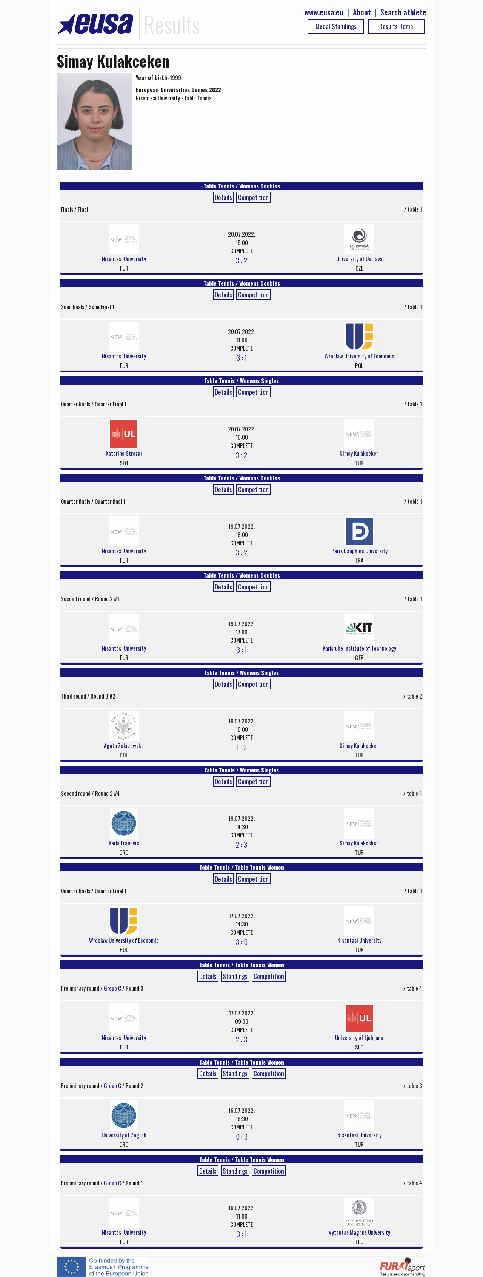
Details (223, 197)
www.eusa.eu (324, 12)
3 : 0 (242, 941)
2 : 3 (241, 844)
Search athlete (403, 12)
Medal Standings (336, 26)
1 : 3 (242, 747)
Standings (235, 976)
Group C (113, 988)
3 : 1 (242, 357)
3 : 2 (241, 260)
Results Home (396, 26)
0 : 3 (242, 1136)
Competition (253, 197)
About (362, 12)
